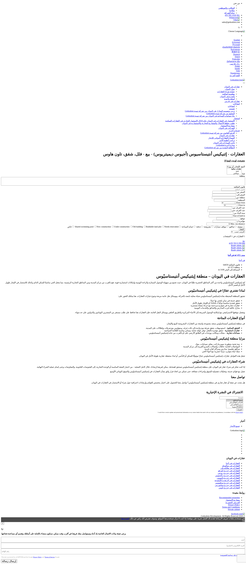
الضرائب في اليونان (226, 128)
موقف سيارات (220, 227)
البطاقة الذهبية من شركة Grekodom (219, 148)
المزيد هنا (125, 518)
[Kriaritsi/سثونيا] (234, 407)
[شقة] (234, 171)
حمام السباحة (187, 227)
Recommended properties (229, 497)
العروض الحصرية (232, 502)
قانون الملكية (239, 187)
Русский (236, 45)
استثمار (237, 118)
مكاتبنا (232, 10)
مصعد (239, 227)
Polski (237, 66)
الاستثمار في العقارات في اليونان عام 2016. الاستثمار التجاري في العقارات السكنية (200, 121)
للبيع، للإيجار (240, 166)
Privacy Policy (239, 412)
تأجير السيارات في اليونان (224, 143)
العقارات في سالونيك (231, 466)
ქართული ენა (233, 61)
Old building (138, 227)
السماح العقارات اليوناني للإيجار (221, 138)
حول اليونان (230, 89)
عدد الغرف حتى (238, 210)
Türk (238, 71)
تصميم (232, 109)
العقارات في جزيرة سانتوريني (227, 485)
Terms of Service (50, 557)
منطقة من (240, 197)
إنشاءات (236, 104)
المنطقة (241, 200)
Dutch (237, 57)
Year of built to (239, 216)
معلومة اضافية (228, 94)
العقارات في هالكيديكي (230, 468)
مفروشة (207, 227)
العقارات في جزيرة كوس (229, 488)
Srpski (237, 68)
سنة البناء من (239, 213)
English (237, 40)
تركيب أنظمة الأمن (227, 140)
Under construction (122, 227)
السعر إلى (241, 195)
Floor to (242, 205)
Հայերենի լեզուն (231, 47)
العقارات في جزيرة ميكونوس (227, 483)
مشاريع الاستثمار (228, 126)
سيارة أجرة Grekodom (225, 145)
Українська (235, 73)
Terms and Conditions (231, 507)
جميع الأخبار (235, 426)
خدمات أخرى (234, 130)
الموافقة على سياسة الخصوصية (231, 555)
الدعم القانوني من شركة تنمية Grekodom (217, 133)
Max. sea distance (238, 224)
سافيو (231, 227)
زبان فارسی (235, 64)
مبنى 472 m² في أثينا (236, 255)
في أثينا (242, 260)
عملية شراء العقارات (226, 91)
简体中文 (236, 52)
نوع (243, 173)
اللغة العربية (235, 75)
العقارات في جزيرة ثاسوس (228, 478)
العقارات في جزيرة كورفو (229, 471)
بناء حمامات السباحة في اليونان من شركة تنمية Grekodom (210, 116)
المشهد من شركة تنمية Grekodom (220, 113)
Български (235, 49)
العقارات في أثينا (233, 463)
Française (236, 59)
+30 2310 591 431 (232, 15)
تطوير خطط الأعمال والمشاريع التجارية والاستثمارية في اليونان (208, 123)
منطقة (242, 176)
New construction (104, 227)
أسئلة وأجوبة (229, 99)
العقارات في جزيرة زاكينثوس (227, 475)
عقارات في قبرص (232, 101)
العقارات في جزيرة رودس (229, 473)
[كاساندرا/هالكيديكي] (234, 403)
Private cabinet (234, 509)
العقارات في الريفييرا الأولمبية (227, 480)
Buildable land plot (153, 227)
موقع (243, 218)
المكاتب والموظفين (226, 8)
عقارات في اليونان (232, 87)
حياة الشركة (229, 13)
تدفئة (198, 227)
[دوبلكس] (234, 173)
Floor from (240, 203)
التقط (242, 229)
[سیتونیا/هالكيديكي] (234, 405)
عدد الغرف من (239, 208)
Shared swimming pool (84, 227)
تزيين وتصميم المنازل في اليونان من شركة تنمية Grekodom (210, 111)
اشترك (239, 410)
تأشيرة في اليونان (227, 96)
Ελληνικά (236, 42)
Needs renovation (171, 227)
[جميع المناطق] (234, 400)
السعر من (241, 192)
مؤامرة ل (241, 221)
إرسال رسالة (9, 561)
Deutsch (236, 54)
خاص (69, 227)
